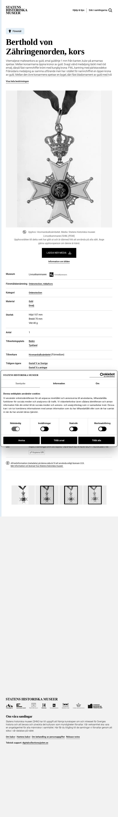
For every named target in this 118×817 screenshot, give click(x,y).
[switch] (44, 429)
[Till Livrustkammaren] (54, 706)
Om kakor (10, 737)
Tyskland (33, 345)
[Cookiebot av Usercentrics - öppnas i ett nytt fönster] (102, 375)
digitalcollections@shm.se (35, 742)
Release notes (73, 737)
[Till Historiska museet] (44, 706)
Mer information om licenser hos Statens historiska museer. (37, 466)
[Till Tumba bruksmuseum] (78, 706)
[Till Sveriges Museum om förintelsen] (95, 706)
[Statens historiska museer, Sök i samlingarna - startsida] (16, 10)
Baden (32, 341)
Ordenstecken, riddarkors (41, 284)
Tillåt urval (59, 440)
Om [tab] (97, 383)
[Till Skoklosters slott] (65, 706)
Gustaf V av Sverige (38, 363)
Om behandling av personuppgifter (48, 737)
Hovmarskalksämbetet (40, 354)
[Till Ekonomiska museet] (21, 706)
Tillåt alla (96, 440)
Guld (31, 301)
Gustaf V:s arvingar (38, 367)
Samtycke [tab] (20, 383)
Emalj (31, 305)
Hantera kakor (23, 737)
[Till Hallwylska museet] (33, 706)
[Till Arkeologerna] (9, 706)
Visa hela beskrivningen (17, 81)
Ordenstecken (35, 292)
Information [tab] (59, 383)
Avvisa (21, 440)
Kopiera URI (38, 452)
